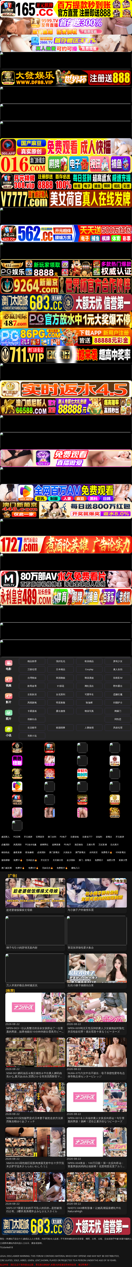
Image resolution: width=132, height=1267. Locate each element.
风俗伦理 (117, 727)
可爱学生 (89, 694)
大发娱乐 (67, 852)
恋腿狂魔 (117, 694)
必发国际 (41, 852)
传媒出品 (32, 719)
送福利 (99, 836)
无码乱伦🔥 (31, 860)
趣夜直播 (17, 852)
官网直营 (40, 836)
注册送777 (87, 836)
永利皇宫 (93, 852)
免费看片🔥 (106, 852)
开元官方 (45, 860)
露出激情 (60, 711)
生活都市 (32, 727)
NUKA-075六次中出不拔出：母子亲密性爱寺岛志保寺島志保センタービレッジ (96, 1074)
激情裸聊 (5, 860)
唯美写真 (89, 711)
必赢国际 (5, 844)
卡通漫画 (32, 711)
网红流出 (89, 685)
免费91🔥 (20, 867)
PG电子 (63, 836)
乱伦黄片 (115, 844)
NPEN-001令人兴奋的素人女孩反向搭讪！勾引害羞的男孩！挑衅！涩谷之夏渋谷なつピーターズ (96, 1119)
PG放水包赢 (30, 844)
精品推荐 (32, 661)
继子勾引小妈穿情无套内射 (22, 947)
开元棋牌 (28, 836)
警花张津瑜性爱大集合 (81, 947)
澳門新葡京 (80, 852)
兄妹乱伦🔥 (47, 867)
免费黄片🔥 (62, 867)
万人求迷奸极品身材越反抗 (22, 985)
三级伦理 (32, 669)
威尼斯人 (5, 836)
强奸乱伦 (60, 661)
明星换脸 (60, 702)
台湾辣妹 (32, 677)
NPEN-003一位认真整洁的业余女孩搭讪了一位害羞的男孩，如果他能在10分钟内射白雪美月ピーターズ (35, 1031)
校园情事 (60, 727)
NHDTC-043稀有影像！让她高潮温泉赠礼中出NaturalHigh (94, 1209)
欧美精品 (89, 661)
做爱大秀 (111, 860)
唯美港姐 (89, 677)
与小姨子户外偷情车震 (81, 910)
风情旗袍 (32, 702)
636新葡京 (121, 852)
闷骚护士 (117, 702)
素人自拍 (117, 669)
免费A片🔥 (33, 867)
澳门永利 (52, 836)
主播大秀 (91, 844)
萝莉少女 (117, 661)
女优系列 (60, 694)
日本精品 (60, 669)
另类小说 (32, 735)
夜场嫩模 (29, 852)
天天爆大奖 (58, 860)
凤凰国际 (17, 844)
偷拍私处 (5, 852)
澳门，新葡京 (85, 860)
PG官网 (16, 836)
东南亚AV (118, 677)
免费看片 (99, 860)
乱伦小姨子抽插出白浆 (81, 985)
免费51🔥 (18, 860)
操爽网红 (44, 844)
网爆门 (117, 711)
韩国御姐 (60, 677)
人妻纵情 (89, 727)
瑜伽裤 (89, 702)
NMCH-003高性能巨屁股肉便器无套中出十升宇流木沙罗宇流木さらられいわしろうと (35, 1164)
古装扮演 (32, 694)
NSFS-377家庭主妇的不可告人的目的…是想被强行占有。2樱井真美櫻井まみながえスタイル (34, 1209)
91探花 (60, 685)
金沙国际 (71, 860)
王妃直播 (102, 844)
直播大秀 (123, 860)
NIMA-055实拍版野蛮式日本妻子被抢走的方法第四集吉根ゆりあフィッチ (34, 1119)
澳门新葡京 (54, 852)
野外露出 (117, 685)
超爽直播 (56, 844)
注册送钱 (74, 836)
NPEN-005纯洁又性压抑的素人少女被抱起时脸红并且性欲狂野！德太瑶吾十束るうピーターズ (96, 1029)
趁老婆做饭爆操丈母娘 (19, 910)
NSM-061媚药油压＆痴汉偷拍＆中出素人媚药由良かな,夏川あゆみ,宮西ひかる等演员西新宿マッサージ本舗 (34, 1076)
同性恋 (117, 719)
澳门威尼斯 (6, 867)
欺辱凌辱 (32, 685)
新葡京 (109, 836)
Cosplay (89, 669)
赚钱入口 (75, 867)
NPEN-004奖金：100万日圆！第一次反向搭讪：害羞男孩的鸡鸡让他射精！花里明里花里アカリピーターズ (96, 1166)
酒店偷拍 (79, 844)
